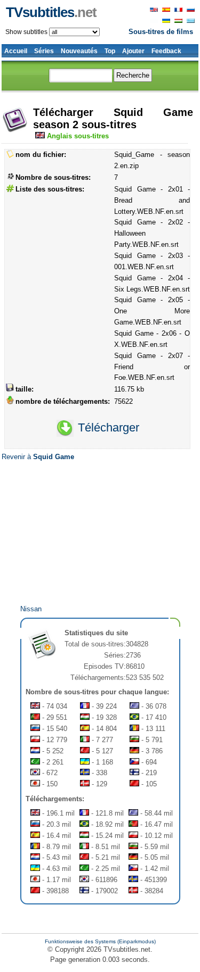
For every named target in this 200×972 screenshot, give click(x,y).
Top (110, 51)
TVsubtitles (51, 12)
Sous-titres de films (161, 32)
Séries (44, 51)
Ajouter (133, 51)
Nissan (31, 609)
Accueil (15, 51)
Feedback (166, 51)
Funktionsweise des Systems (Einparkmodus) (100, 941)
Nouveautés (79, 51)
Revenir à (38, 457)
